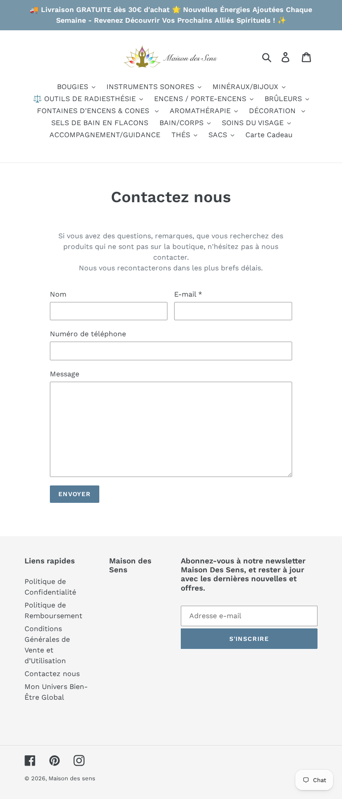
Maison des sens (72, 778)
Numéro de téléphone (88, 334)
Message (64, 374)
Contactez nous (52, 673)
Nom (58, 294)
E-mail (188, 294)
